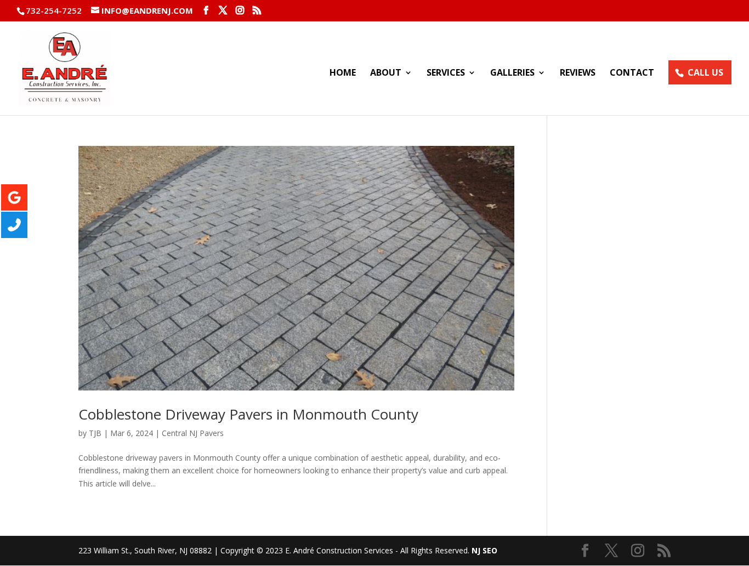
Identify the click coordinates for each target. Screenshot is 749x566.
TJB (95, 433)
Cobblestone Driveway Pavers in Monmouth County (248, 414)
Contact (632, 73)
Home (343, 73)
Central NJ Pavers (193, 433)
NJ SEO (484, 550)
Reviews (577, 73)
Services (446, 73)
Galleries (512, 73)
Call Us (705, 72)
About (385, 73)
